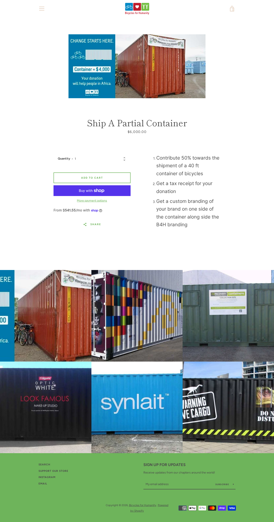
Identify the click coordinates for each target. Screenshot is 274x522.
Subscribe (222, 484)
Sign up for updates (164, 464)
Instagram (47, 477)
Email (43, 483)
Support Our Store (53, 470)
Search (44, 464)
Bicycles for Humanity (142, 505)
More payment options (92, 200)
